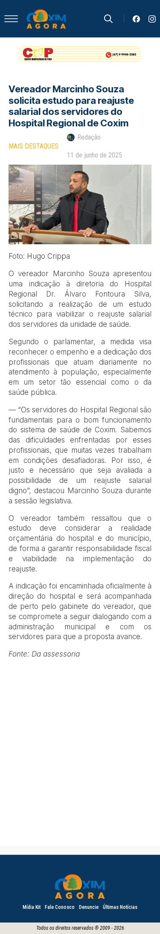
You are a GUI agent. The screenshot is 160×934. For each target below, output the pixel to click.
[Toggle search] (108, 19)
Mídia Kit (32, 907)
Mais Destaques (33, 146)
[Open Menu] (11, 19)
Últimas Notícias (120, 907)
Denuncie (89, 907)
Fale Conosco (60, 907)
